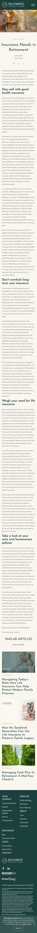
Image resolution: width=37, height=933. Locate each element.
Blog (3, 834)
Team (22, 815)
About (23, 811)
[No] (35, 924)
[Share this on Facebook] (13, 63)
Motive (31, 885)
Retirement (24, 804)
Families (5, 807)
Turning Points (7, 820)
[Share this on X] (18, 63)
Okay (18, 928)
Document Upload (8, 838)
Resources (8, 831)
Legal (5, 842)
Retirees (5, 816)
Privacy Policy (7, 845)
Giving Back (24, 826)
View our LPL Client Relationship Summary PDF (13, 914)
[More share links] (23, 63)
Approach (23, 818)
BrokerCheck (6, 849)
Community (24, 822)
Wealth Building (25, 800)
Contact (7, 853)
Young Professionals (9, 803)
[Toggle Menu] (33, 5)
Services (24, 797)
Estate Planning (25, 807)
